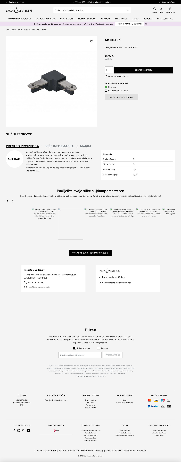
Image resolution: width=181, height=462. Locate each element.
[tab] (24, 146)
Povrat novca (90, 405)
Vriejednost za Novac (159, 433)
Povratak (90, 402)
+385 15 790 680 (36, 282)
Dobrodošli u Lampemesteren (90, 430)
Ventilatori (66, 18)
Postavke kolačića (125, 433)
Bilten (125, 400)
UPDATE (130, 24)
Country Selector (90, 440)
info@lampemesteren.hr (39, 287)
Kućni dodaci (159, 435)
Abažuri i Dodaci (16, 30)
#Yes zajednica (125, 430)
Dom (7, 30)
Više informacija (59, 146)
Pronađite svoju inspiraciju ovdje (89, 253)
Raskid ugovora (90, 407)
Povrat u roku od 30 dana (124, 402)
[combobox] (92, 10)
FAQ (21, 405)
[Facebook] (14, 430)
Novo (135, 18)
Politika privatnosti (90, 435)
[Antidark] (117, 40)
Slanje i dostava (90, 400)
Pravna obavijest (90, 438)
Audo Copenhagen (159, 430)
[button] (91, 41)
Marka (85, 146)
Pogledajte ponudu (104, 24)
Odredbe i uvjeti (90, 433)
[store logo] (19, 10)
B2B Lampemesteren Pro (125, 435)
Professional (165, 18)
